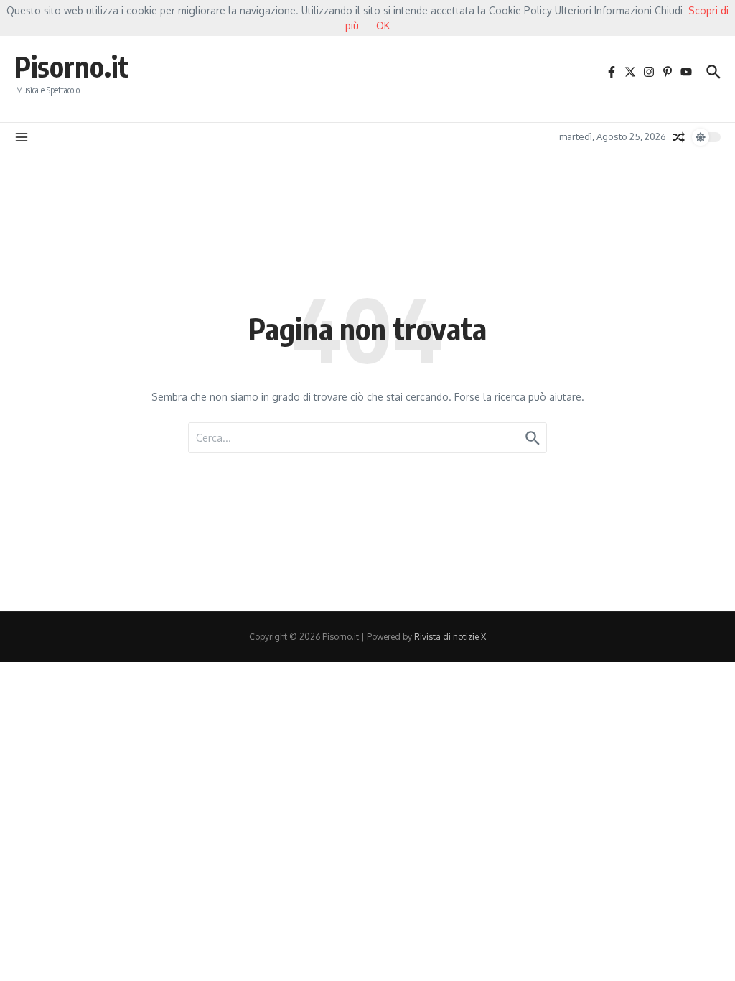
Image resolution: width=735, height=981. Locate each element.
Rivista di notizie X (450, 636)
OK (383, 25)
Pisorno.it (71, 66)
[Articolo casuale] (679, 137)
